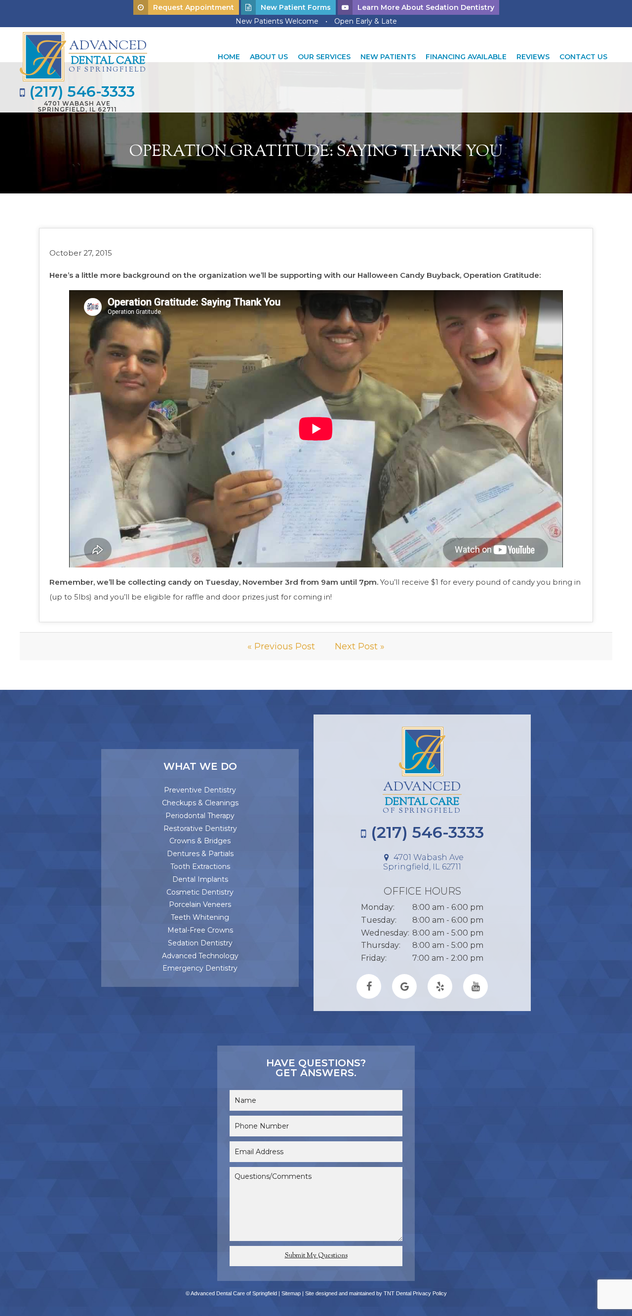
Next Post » (360, 646)
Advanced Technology (200, 955)
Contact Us (583, 56)
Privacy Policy (430, 1293)
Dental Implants (200, 879)
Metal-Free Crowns (200, 930)
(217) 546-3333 (80, 91)
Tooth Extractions (200, 866)
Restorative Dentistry (200, 828)
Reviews (533, 56)
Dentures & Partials (200, 853)
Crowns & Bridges (200, 840)
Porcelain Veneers (200, 904)
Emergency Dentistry (199, 968)
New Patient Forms (296, 7)
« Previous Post (281, 646)
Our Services (324, 56)
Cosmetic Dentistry (200, 892)
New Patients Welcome (277, 21)
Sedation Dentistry (200, 943)
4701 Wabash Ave (77, 106)
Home (229, 56)
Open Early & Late (365, 21)
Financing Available (466, 56)
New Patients (388, 56)
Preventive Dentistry (200, 790)
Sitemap (291, 1293)
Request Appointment (193, 7)
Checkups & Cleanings (200, 802)
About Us (269, 56)
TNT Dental (397, 1293)
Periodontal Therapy (200, 815)
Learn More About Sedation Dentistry (425, 7)
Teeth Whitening (200, 917)
